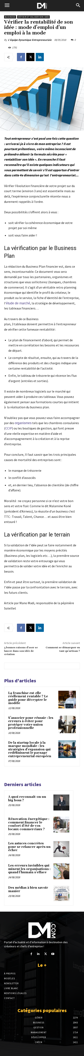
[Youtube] (52, 954)
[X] (30, 57)
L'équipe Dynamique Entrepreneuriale (30, 40)
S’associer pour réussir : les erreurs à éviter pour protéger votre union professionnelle (30, 723)
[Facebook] (21, 57)
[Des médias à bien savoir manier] (61, 893)
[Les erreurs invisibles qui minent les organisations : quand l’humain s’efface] (61, 871)
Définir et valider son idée (33, 17)
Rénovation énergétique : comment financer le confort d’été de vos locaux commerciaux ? (28, 824)
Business (10, 17)
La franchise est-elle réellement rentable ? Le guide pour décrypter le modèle (28, 698)
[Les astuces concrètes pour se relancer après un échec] (61, 849)
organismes (23, 423)
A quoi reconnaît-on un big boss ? (27, 798)
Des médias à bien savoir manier (28, 889)
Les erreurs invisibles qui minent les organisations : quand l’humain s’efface (29, 869)
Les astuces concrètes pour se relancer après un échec (29, 846)
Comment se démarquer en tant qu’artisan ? (63, 649)
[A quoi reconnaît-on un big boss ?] (61, 803)
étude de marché (18, 303)
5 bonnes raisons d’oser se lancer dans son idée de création (21, 651)
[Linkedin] (40, 57)
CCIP (8, 428)
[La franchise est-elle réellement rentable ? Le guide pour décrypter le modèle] (67, 699)
